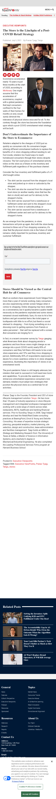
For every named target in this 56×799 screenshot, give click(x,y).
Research (4, 726)
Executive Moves (33, 698)
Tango (41, 338)
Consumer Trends (34, 695)
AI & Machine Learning (35, 702)
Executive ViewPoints (25, 464)
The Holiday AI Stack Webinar (21, 15)
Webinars (4, 723)
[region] (28, 778)
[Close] (52, 761)
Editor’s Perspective (7, 698)
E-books (4, 733)
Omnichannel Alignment (36, 711)
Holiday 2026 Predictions (42, 15)
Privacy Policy (18, 781)
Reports (4, 729)
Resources (4, 708)
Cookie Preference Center (30, 787)
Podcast (4, 705)
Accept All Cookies (30, 794)
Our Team (31, 723)
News (3, 692)
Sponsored (5, 711)
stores (12, 467)
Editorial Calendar (34, 726)
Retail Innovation (33, 705)
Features (4, 695)
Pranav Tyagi (42, 464)
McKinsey (7, 90)
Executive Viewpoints (14, 25)
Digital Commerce (34, 708)
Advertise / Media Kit (35, 729)
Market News (32, 692)
